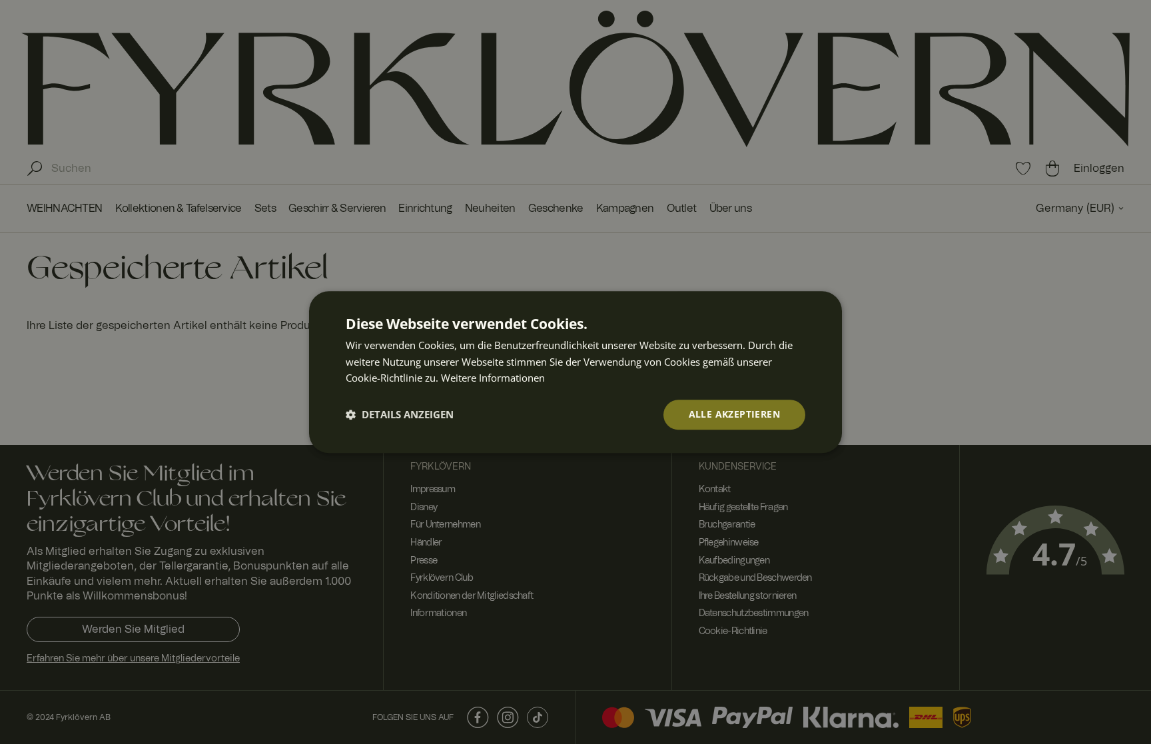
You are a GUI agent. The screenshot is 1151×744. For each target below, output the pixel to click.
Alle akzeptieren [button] (734, 414)
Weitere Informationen (493, 378)
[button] (400, 415)
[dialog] (575, 372)
